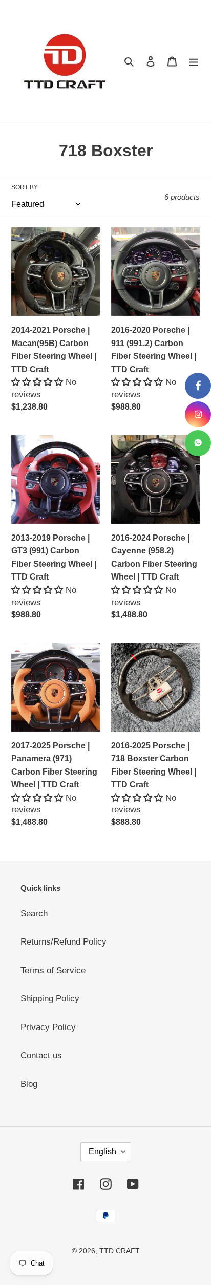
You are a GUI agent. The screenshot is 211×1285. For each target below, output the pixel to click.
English (102, 1151)
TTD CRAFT (119, 1251)
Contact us (41, 1055)
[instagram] (198, 414)
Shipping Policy (49, 998)
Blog (28, 1084)
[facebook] (198, 386)
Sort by (24, 187)
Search (34, 913)
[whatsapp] (198, 443)
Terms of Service (53, 970)
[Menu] (193, 61)
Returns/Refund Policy (63, 942)
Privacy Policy (48, 1027)
